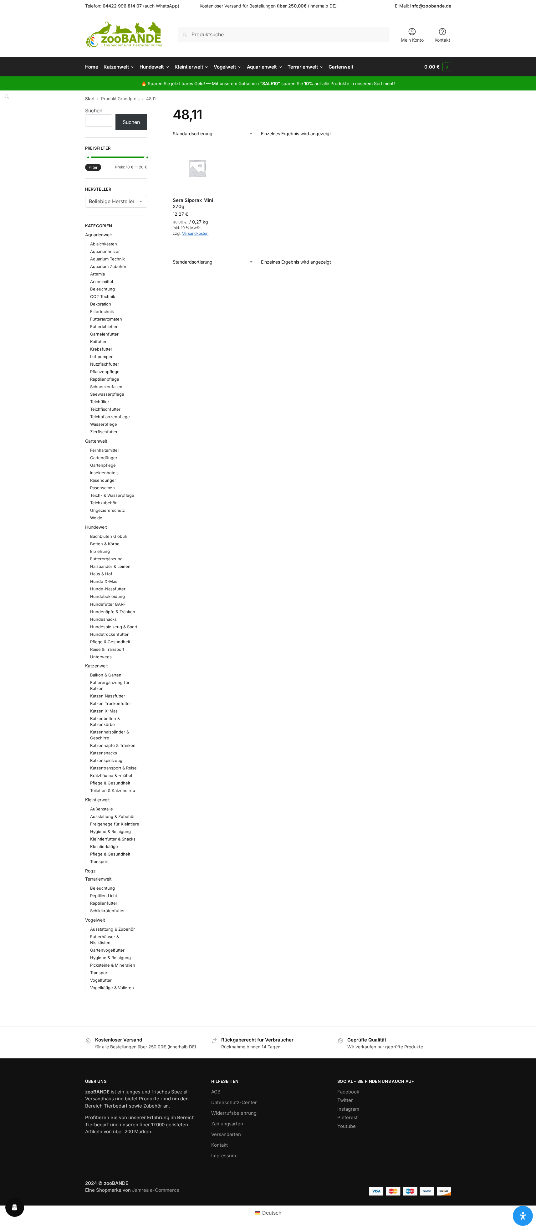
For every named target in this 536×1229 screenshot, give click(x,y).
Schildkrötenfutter (107, 910)
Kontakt (442, 40)
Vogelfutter (101, 980)
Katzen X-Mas (104, 710)
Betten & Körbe (105, 543)
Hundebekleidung (107, 596)
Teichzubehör (103, 502)
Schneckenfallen (106, 386)
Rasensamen (102, 487)
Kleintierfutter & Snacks (112, 838)
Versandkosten (195, 233)
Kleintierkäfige (104, 846)
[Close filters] (149, 110)
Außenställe (101, 808)
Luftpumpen (102, 356)
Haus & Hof (101, 573)
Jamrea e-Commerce (156, 1190)
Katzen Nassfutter (107, 695)
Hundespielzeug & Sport (113, 626)
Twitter (345, 1100)
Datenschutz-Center (234, 1102)
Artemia (97, 273)
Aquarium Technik (107, 258)
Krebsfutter (101, 349)
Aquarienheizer (105, 251)
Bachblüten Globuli (108, 536)
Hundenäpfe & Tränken (112, 611)
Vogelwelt (95, 920)
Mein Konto (412, 40)
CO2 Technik (102, 296)
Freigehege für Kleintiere (114, 823)
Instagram (348, 1109)
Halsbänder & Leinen (110, 566)
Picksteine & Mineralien (112, 965)
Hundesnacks (103, 619)
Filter (93, 167)
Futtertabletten (104, 326)
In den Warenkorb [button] (197, 247)
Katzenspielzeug (106, 760)
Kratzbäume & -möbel (111, 775)
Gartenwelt (96, 441)
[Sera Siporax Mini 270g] (197, 168)
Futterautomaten (106, 318)
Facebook (348, 1092)
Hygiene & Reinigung (110, 831)
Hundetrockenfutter (109, 634)
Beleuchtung (102, 288)
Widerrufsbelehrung (234, 1113)
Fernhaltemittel (104, 450)
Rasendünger (103, 480)
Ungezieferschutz (107, 510)
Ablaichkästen (103, 243)
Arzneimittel (101, 281)
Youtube (346, 1126)
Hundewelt (96, 527)
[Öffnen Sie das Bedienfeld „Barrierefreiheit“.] (523, 1216)
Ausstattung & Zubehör (112, 816)
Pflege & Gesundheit (110, 641)
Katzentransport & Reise (113, 767)
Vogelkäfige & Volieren (112, 987)
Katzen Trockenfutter (110, 703)
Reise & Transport (107, 649)
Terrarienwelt (98, 879)
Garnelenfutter (104, 334)
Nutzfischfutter (104, 364)
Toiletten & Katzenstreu (112, 790)
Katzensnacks (103, 752)
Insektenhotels (104, 472)
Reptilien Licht (103, 895)
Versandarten (226, 1134)
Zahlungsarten (227, 1124)
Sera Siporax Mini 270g (193, 203)
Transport (99, 861)
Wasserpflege (103, 424)
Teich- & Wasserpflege (112, 495)
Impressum (223, 1156)
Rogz (90, 870)
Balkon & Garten (105, 674)
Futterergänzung (106, 558)
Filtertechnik (102, 311)
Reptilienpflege (104, 379)
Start (89, 98)
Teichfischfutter (105, 409)
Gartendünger (103, 457)
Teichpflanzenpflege (110, 416)
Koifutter (98, 341)
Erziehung (100, 551)
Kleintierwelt (97, 799)
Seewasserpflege (107, 394)
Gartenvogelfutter (107, 950)
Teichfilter (99, 401)
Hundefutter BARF (108, 604)
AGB (216, 1092)
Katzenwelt (96, 665)
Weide (96, 517)
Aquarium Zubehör (108, 266)
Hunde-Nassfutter (107, 588)
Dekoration (100, 303)
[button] (437, 67)
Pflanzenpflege (105, 371)
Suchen (93, 110)
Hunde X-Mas (103, 581)
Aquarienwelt (98, 234)
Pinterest (347, 1117)
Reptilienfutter (103, 903)
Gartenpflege (103, 465)
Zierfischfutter (104, 431)
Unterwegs (101, 656)
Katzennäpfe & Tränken (112, 745)
